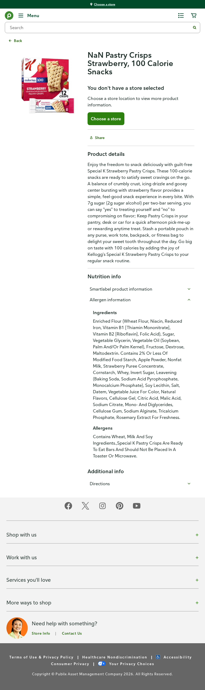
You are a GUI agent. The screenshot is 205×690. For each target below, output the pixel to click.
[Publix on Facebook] (68, 508)
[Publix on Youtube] (136, 508)
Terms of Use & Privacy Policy (41, 657)
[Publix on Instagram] (102, 508)
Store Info (41, 633)
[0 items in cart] (193, 15)
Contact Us (72, 633)
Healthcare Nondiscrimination (114, 657)
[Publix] (9, 16)
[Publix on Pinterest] (119, 508)
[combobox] (99, 27)
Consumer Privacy (70, 663)
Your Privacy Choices (131, 663)
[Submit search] (194, 27)
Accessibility (177, 657)
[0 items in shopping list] (181, 15)
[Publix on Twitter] (85, 508)
